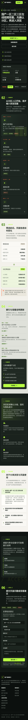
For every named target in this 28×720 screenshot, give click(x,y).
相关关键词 (6, 619)
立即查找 (18, 2)
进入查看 (4, 331)
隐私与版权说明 (17, 663)
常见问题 (17, 690)
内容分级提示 (4, 700)
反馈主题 (5, 626)
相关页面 (5, 640)
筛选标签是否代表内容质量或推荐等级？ (14, 509)
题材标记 (17, 86)
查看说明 (4, 343)
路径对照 (3, 695)
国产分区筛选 (4, 693)
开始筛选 (13, 385)
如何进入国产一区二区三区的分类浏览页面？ (14, 491)
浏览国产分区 (13, 38)
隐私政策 (3, 705)
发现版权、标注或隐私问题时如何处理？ (14, 516)
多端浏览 (17, 693)
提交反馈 (14, 46)
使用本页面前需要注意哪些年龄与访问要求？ (14, 523)
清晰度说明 (23, 86)
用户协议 (3, 707)
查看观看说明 (14, 42)
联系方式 (5, 633)
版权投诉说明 (4, 703)
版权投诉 (13, 717)
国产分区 (10, 86)
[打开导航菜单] (25, 2)
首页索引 (3, 690)
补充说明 (5, 648)
